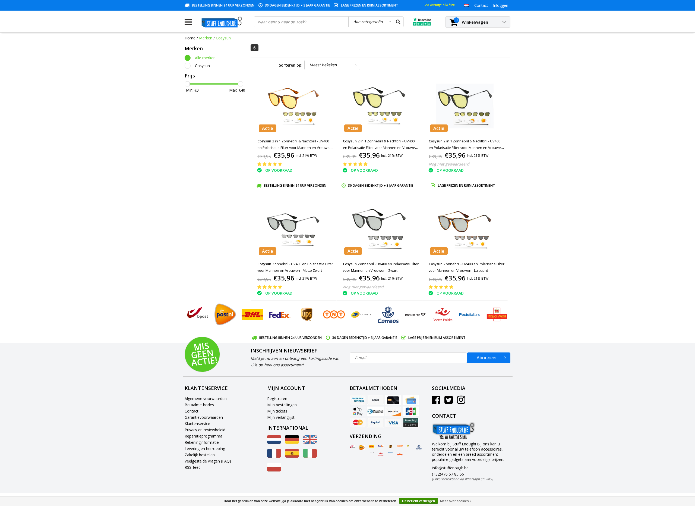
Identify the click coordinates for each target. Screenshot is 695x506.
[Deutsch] (292, 442)
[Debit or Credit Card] (411, 400)
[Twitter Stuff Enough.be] (448, 401)
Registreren (277, 398)
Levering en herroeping (205, 448)
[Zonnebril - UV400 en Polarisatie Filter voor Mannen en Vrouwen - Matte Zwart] (293, 229)
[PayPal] (375, 422)
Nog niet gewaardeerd (449, 164)
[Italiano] (310, 456)
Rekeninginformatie (202, 442)
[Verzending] (352, 446)
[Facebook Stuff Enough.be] (436, 401)
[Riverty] (411, 422)
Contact (191, 411)
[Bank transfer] (375, 400)
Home (190, 37)
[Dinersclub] (375, 411)
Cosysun (223, 37)
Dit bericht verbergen (418, 501)
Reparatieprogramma (203, 436)
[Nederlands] (466, 5)
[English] (310, 442)
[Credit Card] (393, 400)
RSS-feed (193, 467)
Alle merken (205, 57)
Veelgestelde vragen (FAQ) (208, 461)
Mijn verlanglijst (281, 417)
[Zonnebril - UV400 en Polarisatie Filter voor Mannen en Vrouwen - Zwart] (379, 229)
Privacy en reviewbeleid (205, 429)
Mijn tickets (277, 411)
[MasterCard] (358, 422)
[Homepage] (223, 22)
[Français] (274, 456)
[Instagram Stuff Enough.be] (461, 401)
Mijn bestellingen (282, 404)
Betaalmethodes (199, 404)
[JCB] (411, 411)
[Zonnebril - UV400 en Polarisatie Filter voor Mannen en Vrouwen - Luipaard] (465, 229)
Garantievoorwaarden (204, 417)
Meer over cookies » (456, 501)
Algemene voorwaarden (206, 398)
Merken (205, 37)
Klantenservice (197, 423)
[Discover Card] (393, 411)
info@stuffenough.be (450, 467)
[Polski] (274, 470)
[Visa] (393, 422)
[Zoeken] (398, 22)
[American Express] (358, 400)
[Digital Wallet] (358, 411)
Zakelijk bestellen (200, 454)
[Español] (292, 456)
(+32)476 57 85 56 (462, 476)
